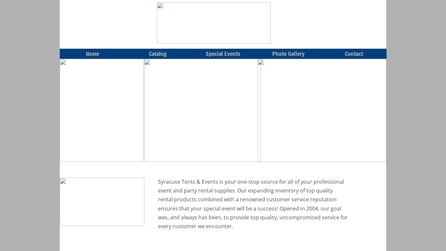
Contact (354, 53)
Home (92, 53)
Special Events (223, 53)
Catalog (158, 53)
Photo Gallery (288, 53)
